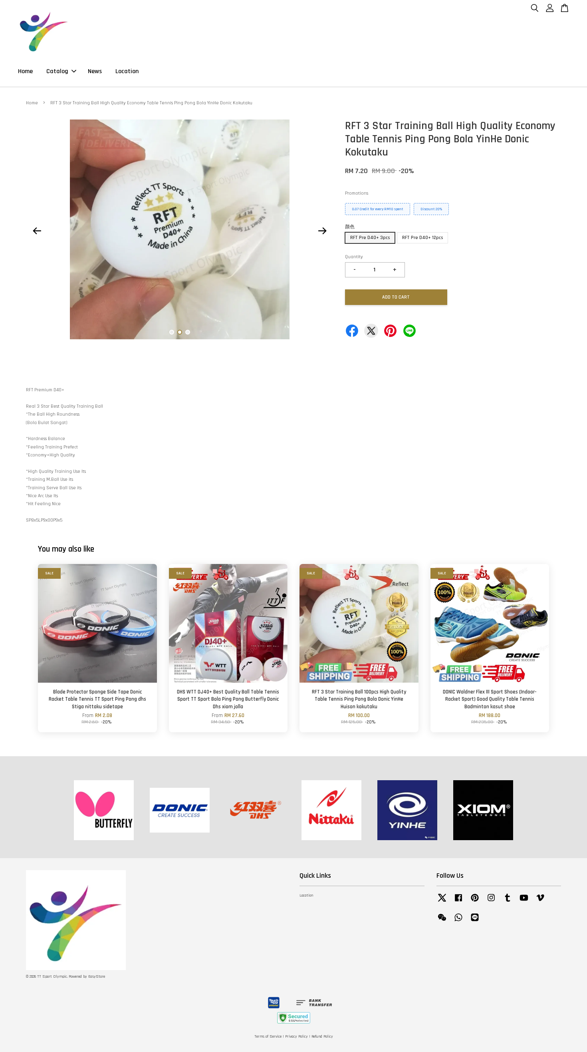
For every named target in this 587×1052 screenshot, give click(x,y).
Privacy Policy (296, 1036)
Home (25, 71)
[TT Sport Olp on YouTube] (523, 902)
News (95, 71)
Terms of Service (268, 1036)
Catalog (57, 71)
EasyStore (96, 976)
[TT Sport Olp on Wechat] (442, 921)
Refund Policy (322, 1036)
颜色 (350, 227)
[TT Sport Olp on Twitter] (442, 902)
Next (322, 231)
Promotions (356, 193)
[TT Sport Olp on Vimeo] (540, 902)
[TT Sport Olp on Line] (474, 921)
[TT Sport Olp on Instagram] (491, 902)
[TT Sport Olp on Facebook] (458, 902)
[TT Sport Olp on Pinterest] (474, 902)
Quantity (354, 257)
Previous (37, 231)
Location (127, 71)
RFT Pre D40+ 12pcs (422, 238)
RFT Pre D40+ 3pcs (370, 238)
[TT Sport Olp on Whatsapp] (458, 921)
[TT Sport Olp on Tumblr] (507, 902)
